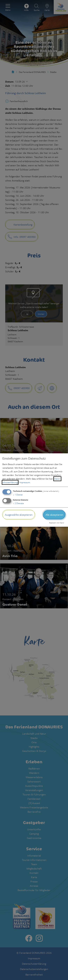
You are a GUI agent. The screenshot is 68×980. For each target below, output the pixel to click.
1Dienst (18, 494)
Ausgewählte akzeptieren (18, 515)
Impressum (24, 482)
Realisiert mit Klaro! (56, 523)
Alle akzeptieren (54, 515)
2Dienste (18, 503)
